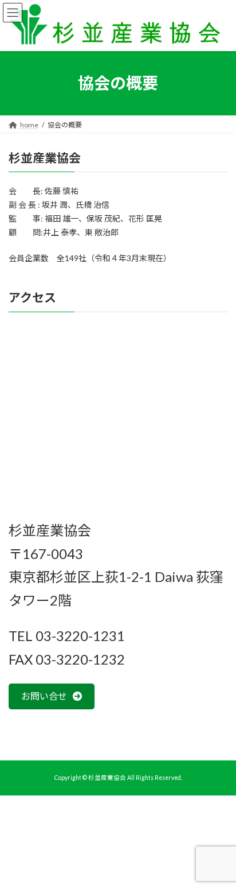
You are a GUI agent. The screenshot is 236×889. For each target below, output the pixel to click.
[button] (52, 696)
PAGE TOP (219, 850)
